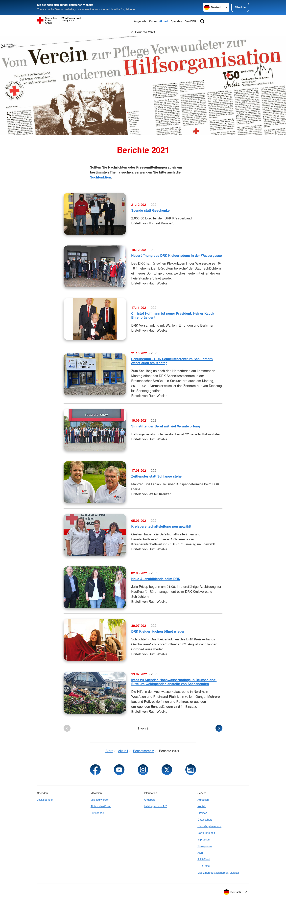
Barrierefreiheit (206, 833)
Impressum (203, 839)
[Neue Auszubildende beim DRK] (95, 587)
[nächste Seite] (218, 728)
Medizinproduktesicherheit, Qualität (218, 872)
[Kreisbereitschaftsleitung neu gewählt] (95, 535)
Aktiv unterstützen (101, 806)
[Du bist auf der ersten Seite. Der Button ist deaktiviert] (67, 728)
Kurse (153, 21)
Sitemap (202, 813)
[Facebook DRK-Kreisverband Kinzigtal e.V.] (95, 769)
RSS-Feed (203, 859)
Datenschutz (204, 819)
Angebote (140, 21)
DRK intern (204, 866)
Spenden (176, 21)
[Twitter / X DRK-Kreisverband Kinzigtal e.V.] (167, 769)
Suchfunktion (100, 177)
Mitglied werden (100, 799)
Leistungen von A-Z (155, 806)
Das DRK (190, 21)
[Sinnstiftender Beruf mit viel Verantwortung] (95, 430)
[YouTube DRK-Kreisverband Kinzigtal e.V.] (119, 769)
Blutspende (97, 813)
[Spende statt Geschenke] (95, 214)
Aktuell (163, 21)
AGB (200, 853)
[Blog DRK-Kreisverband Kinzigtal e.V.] (190, 769)
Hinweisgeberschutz (209, 826)
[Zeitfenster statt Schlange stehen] (95, 482)
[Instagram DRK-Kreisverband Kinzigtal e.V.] (143, 769)
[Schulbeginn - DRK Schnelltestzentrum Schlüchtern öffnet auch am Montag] (95, 374)
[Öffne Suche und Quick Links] (202, 21)
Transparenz (204, 846)
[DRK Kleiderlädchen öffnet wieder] (95, 640)
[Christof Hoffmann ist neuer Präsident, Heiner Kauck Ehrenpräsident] (95, 319)
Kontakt (201, 806)
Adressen (203, 799)
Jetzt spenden (45, 799)
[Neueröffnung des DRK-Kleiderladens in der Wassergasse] (95, 266)
